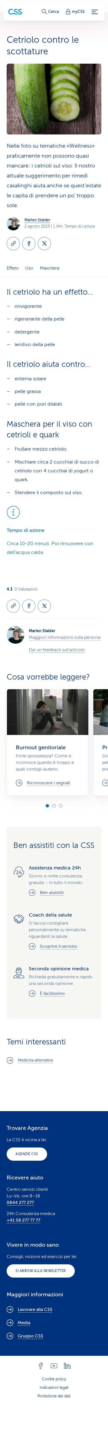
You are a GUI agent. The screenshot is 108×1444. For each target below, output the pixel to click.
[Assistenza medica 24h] (54, 881)
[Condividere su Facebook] (28, 243)
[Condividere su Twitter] (44, 243)
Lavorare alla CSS (35, 1309)
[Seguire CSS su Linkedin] (67, 1365)
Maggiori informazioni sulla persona (64, 637)
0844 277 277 (20, 1202)
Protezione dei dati (54, 1396)
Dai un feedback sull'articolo (57, 649)
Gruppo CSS (30, 1335)
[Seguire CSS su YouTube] (54, 1365)
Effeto (13, 268)
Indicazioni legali (54, 1388)
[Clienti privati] (15, 12)
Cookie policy (54, 1379)
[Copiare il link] (13, 243)
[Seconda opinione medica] (54, 982)
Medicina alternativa (35, 1060)
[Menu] (94, 12)
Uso (29, 268)
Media (24, 1322)
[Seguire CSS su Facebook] (40, 1365)
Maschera (49, 268)
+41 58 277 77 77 (23, 1220)
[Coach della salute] (54, 931)
